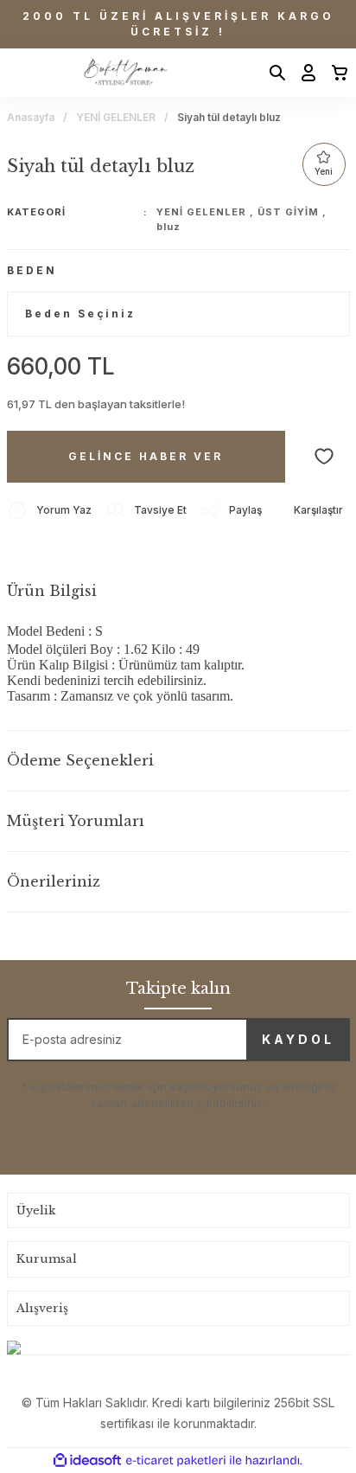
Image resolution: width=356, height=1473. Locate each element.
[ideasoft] (87, 1460)
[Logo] (125, 72)
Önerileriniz (53, 881)
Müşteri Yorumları (75, 820)
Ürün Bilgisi (52, 590)
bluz (168, 227)
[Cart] (334, 72)
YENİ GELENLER (201, 212)
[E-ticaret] (175, 1461)
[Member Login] (303, 72)
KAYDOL (298, 1039)
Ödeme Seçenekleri (80, 760)
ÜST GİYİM (288, 212)
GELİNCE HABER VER (145, 456)
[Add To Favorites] (324, 457)
